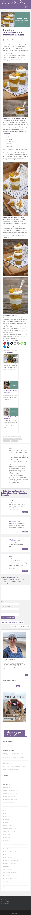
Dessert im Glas (11, 436)
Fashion (7, 813)
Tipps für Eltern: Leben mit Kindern (14, 878)
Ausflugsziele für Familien (11, 790)
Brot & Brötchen (9, 808)
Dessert (5, 436)
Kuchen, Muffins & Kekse (11, 852)
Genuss (4, 40)
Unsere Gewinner (7, 745)
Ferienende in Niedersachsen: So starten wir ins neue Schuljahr (14, 758)
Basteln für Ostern (10, 796)
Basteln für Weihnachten (11, 799)
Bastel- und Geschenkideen (12, 793)
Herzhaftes (8, 834)
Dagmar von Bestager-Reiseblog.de (18, 520)
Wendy (10, 556)
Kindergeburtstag (9, 846)
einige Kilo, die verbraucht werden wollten (16, 61)
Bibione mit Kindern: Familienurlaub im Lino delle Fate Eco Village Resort (14, 754)
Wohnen (7, 887)
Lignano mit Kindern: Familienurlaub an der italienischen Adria (14, 762)
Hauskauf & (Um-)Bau (10, 828)
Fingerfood (8, 816)
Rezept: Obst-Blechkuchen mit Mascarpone (14, 766)
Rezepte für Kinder (10, 866)
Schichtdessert (7, 440)
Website (3, 612)
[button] (4, 343)
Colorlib (26, 912)
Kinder (7, 840)
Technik (7, 875)
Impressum (11, 912)
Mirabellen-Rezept (7, 438)
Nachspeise (15, 438)
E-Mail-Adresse (5, 606)
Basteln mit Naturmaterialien (12, 805)
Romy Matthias (12, 539)
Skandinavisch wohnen (11, 872)
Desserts (25, 39)
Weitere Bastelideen (10, 884)
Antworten (24, 512)
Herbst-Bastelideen (10, 831)
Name (3, 601)
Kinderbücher (8, 843)
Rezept (20, 438)
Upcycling (7, 881)
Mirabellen (18, 436)
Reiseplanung (8, 857)
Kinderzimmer (9, 849)
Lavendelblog (6, 912)
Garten (7, 819)
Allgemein (21, 39)
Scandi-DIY (8, 869)
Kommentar (4, 583)
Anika (15, 39)
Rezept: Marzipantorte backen (11, 769)
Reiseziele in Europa (10, 863)
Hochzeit (7, 837)
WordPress (18, 913)
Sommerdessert (14, 440)
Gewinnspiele (8, 825)
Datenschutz (16, 912)
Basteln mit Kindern (10, 802)
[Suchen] (26, 675)
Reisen (7, 854)
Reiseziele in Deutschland (11, 860)
